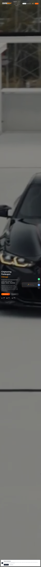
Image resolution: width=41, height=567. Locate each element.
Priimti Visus (6, 564)
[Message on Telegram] (39, 285)
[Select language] (33, 3)
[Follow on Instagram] (39, 288)
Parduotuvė (16, 5)
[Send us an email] (39, 282)
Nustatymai (11, 564)
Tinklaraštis (18, 4)
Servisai (15, 4)
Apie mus (19, 1)
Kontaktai (36, 3)
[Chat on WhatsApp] (39, 279)
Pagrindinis (15, 1)
